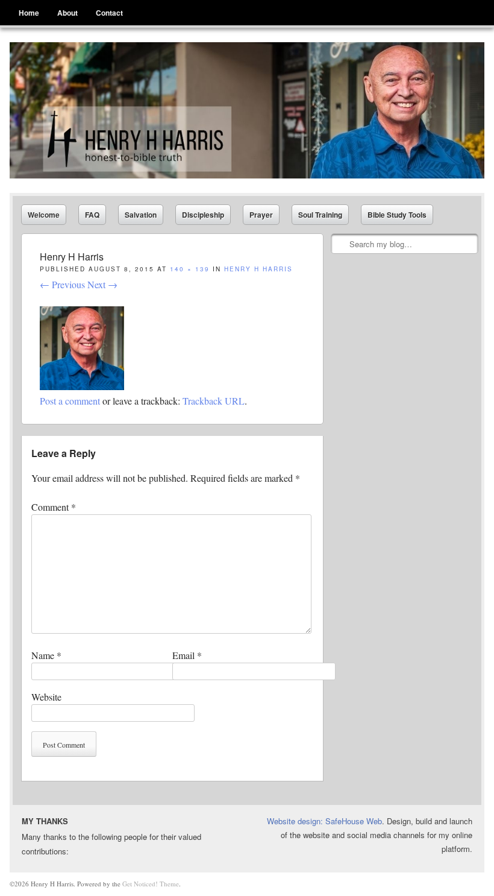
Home (29, 12)
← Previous (62, 284)
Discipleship (203, 214)
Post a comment (70, 400)
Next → (102, 284)
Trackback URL (214, 400)
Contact (109, 12)
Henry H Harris (258, 269)
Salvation (141, 214)
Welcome (44, 214)
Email (187, 655)
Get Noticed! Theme (150, 883)
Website (46, 696)
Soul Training (320, 214)
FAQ (92, 214)
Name (46, 655)
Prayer (261, 214)
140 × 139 (190, 269)
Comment (53, 506)
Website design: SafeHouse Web (324, 821)
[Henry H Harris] (247, 110)
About (67, 12)
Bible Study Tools (397, 214)
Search (341, 244)
